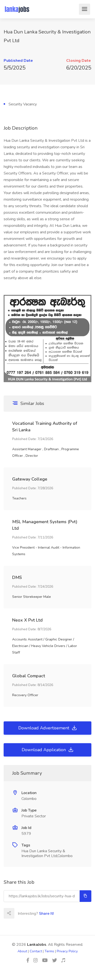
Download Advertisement (44, 728)
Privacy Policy (67, 951)
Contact (36, 951)
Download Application (44, 750)
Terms (49, 951)
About (22, 951)
